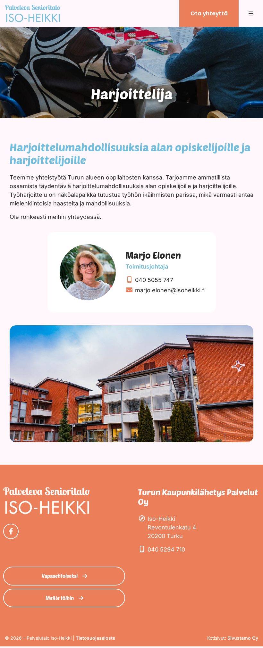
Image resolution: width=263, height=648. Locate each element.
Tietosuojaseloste (95, 638)
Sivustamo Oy (242, 638)
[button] (251, 13)
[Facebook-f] (11, 531)
